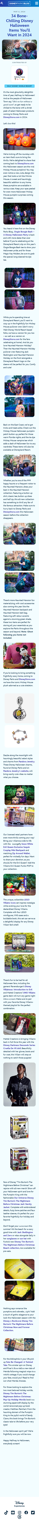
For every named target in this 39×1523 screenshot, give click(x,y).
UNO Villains (29, 993)
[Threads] (19, 1517)
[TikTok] (6, 1512)
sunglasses (12, 1238)
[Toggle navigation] (36, 3)
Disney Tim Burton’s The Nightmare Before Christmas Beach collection (19, 1245)
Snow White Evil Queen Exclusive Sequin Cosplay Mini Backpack (18, 847)
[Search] (2, 3)
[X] (33, 1512)
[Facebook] (26, 1512)
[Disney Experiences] (19, 1504)
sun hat (23, 1238)
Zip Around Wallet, (21, 853)
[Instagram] (19, 1512)
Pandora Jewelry (26, 761)
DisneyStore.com (11, 117)
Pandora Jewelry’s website (15, 771)
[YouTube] (13, 1512)
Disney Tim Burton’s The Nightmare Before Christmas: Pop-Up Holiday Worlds (17, 1396)
